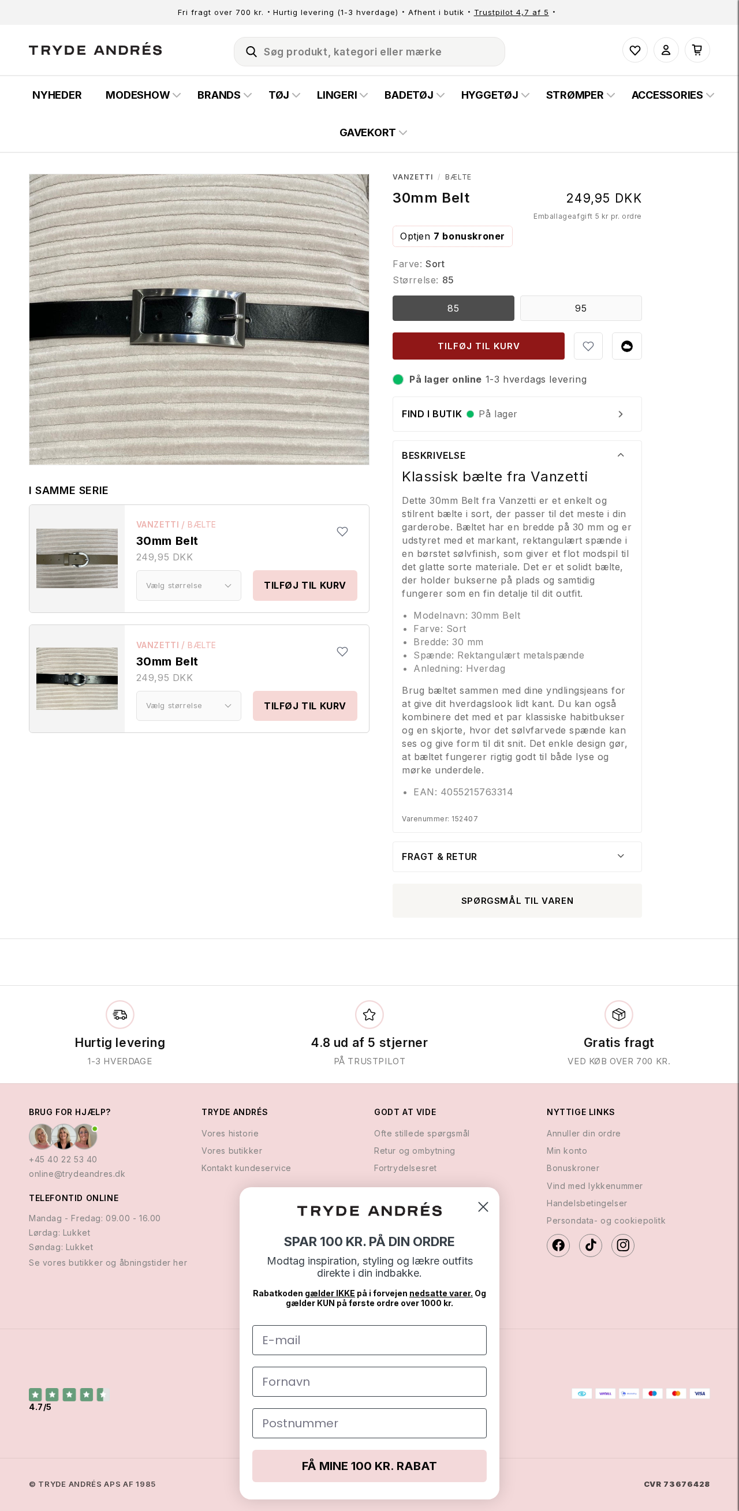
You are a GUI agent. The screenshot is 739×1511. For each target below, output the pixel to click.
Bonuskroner (573, 1168)
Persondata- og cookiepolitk (606, 1220)
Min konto (567, 1150)
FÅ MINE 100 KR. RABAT (369, 1466)
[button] (246, 49)
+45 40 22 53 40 (63, 1159)
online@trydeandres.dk (77, 1174)
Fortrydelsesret (405, 1168)
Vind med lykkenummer (595, 1186)
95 (581, 308)
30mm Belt (167, 541)
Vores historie (230, 1133)
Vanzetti (158, 524)
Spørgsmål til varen (517, 900)
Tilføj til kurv (305, 585)
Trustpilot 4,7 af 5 (511, 12)
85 (453, 308)
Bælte (202, 524)
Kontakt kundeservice (246, 1168)
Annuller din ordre (584, 1133)
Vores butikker (231, 1150)
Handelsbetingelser (587, 1203)
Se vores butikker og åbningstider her (108, 1262)
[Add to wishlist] (342, 531)
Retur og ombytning (415, 1150)
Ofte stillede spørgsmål (422, 1133)
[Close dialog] (483, 1207)
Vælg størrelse (174, 585)
